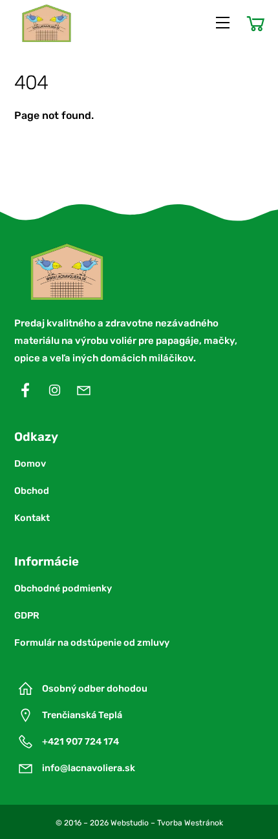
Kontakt (32, 518)
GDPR (26, 615)
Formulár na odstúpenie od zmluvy (91, 642)
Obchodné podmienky (63, 588)
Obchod (31, 490)
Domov (30, 463)
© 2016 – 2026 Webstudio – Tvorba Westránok (139, 822)
